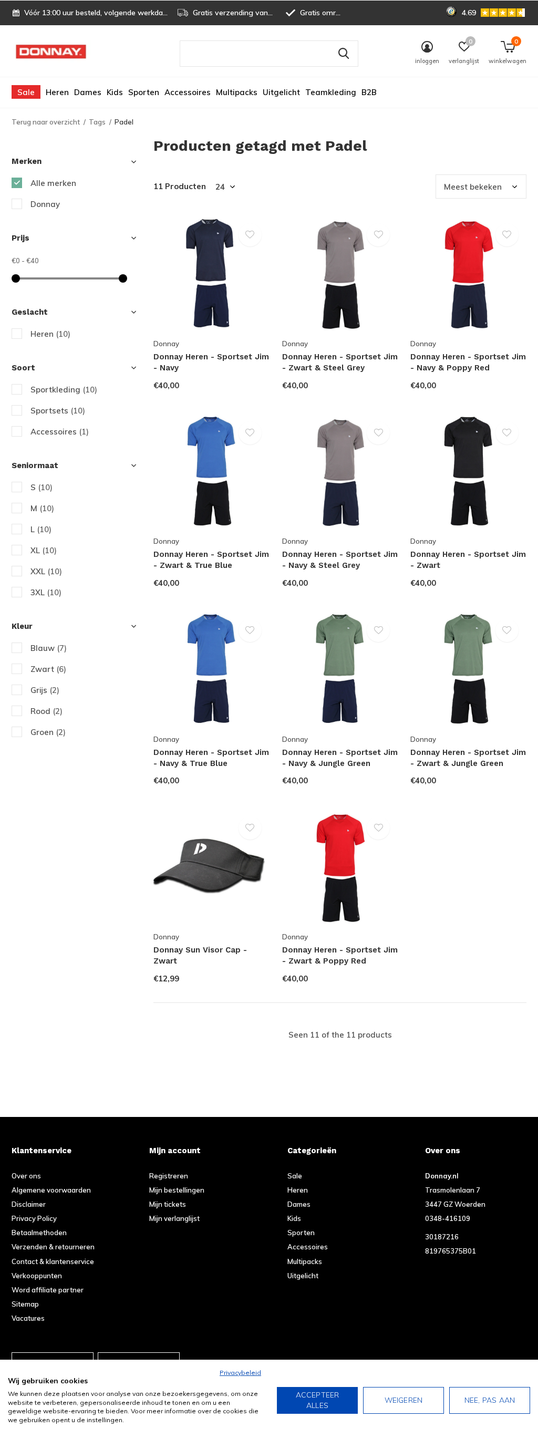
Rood (46, 711)
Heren (57, 92)
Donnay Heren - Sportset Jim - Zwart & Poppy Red (340, 955)
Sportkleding (63, 390)
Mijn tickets (167, 1204)
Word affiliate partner (48, 1290)
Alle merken (53, 183)
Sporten (143, 92)
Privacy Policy (34, 1218)
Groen (48, 732)
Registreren (168, 1176)
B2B (369, 92)
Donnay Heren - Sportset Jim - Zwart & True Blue (211, 560)
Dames (87, 92)
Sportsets (57, 411)
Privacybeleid (240, 1372)
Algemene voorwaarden (51, 1190)
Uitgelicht (281, 92)
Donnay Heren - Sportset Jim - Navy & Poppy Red (468, 362)
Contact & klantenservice (53, 1261)
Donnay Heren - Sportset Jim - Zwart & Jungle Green (468, 758)
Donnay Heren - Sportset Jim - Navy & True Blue (211, 758)
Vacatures (28, 1318)
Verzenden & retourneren (53, 1247)
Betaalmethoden (39, 1232)
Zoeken (343, 53)
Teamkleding (330, 92)
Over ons (26, 1176)
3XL (45, 592)
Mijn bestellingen (176, 1190)
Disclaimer (29, 1204)
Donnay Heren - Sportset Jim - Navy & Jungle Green (340, 758)
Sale (26, 92)
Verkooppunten (37, 1275)
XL (43, 550)
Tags (97, 122)
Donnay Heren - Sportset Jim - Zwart (468, 560)
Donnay (45, 204)
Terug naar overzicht (46, 122)
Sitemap (25, 1304)
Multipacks (236, 92)
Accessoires (187, 92)
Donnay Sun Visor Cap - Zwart (200, 955)
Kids (115, 92)
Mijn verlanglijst (174, 1218)
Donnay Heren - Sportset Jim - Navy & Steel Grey (340, 560)
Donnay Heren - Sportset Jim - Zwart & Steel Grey (340, 362)
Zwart (48, 669)
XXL (46, 571)
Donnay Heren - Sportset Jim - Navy (211, 362)
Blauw (48, 648)
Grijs (44, 690)
